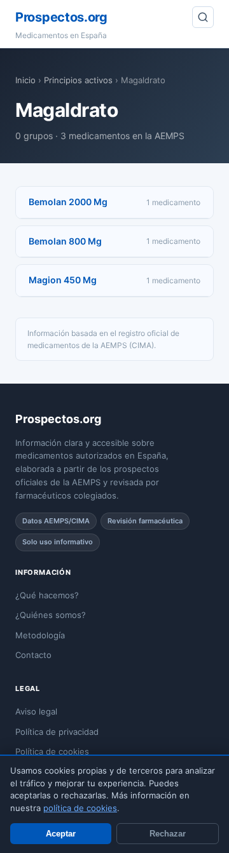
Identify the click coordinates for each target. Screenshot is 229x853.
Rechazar (167, 833)
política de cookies (80, 808)
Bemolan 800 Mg (65, 241)
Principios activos (78, 80)
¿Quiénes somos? (50, 615)
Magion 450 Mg (63, 279)
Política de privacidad (57, 732)
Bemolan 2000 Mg (68, 201)
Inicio (25, 80)
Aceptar (61, 833)
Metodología (40, 635)
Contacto (33, 655)
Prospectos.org (61, 17)
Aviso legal (36, 711)
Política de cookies (52, 751)
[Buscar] (203, 17)
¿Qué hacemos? (47, 595)
